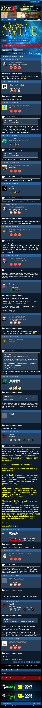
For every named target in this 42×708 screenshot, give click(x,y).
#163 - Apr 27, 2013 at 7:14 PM (10, 102)
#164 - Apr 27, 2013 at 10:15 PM (11, 135)
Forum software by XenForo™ (8, 705)
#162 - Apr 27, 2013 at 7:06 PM (10, 81)
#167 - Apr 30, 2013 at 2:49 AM (10, 204)
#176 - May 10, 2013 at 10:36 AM (11, 529)
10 (31, 53)
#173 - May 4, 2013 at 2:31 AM (10, 376)
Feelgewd (13, 138)
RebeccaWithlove (16, 85)
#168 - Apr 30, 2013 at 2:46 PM (10, 226)
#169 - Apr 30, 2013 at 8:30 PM (10, 255)
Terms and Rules (37, 705)
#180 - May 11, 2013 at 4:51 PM (11, 638)
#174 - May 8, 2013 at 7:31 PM (10, 411)
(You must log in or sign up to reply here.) (12, 659)
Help (38, 703)
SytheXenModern (6, 703)
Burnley (12, 284)
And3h (11, 414)
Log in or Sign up (35, 1)
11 (34, 53)
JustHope (13, 435)
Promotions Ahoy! (10, 665)
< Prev (15, 53)
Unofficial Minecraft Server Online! (27, 665)
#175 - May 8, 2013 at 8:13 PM (10, 431)
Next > (38, 53)
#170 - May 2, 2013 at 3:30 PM (10, 281)
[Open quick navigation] (39, 40)
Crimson (12, 186)
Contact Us (33, 703)
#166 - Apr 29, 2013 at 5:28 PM (10, 183)
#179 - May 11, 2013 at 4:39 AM (11, 601)
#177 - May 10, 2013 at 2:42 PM (11, 550)
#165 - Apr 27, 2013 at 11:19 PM (11, 162)
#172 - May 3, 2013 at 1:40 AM (10, 336)
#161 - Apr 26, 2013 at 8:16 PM (10, 59)
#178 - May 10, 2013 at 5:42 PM (11, 575)
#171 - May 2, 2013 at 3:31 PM (10, 314)
